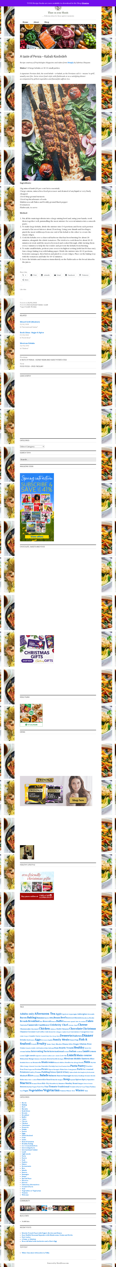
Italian (72, 1051)
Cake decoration (80, 1021)
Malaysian (24, 1059)
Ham (56, 1048)
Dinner (87, 1035)
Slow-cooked (32, 1079)
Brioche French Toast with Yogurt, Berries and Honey (42, 1233)
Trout (83, 1087)
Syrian (29, 1087)
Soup (66, 1079)
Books (91, 1018)
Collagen (58, 1032)
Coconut (31, 1032)
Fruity (41, 1043)
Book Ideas (26, 1111)
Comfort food (66, 1032)
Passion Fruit (66, 1066)
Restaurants (26, 1166)
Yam (86, 1091)
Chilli (58, 1029)
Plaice (66, 1069)
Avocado (90, 1014)
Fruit (24, 1138)
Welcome (25, 1195)
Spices (78, 1079)
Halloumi (51, 1048)
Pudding (45, 1072)
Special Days (26, 1178)
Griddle (33, 1048)
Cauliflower (44, 1025)
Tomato (53, 1086)
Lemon (92, 1051)
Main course (84, 1055)
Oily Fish (93, 1062)
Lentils (22, 1055)
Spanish (72, 1079)
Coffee (42, 1032)
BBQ (51, 1018)
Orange (26, 1066)
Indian (28, 1051)
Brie (41, 1021)
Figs (77, 1040)
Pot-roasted (87, 1069)
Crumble (32, 1036)
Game (49, 1044)
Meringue (61, 1059)
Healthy (79, 1047)
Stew (39, 1083)
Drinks (23, 1040)
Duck (28, 1040)
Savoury (75, 1076)
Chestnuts (35, 1029)
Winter (79, 1090)
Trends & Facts (75, 1087)
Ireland (66, 1051)
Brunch (53, 1021)
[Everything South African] (33, 1208)
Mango (31, 1059)
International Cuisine (35, 305)
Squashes (90, 1079)
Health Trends (66, 1047)
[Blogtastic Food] (55, 1208)
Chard (76, 1025)
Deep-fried (56, 1036)
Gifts (70, 1044)
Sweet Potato (88, 1083)
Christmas (89, 1028)
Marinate (37, 1059)
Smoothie (41, 1079)
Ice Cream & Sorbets (29, 1146)
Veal (21, 1091)
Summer (62, 1083)
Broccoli (47, 1021)
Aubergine (82, 1014)
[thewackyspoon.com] (50, 1208)
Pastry (82, 1065)
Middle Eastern (82, 1058)
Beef (63, 1017)
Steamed (34, 1083)
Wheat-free (70, 1091)
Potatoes (24, 1072)
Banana (40, 1017)
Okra (22, 1066)
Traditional (63, 1086)
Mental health (52, 1059)
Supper (81, 1083)
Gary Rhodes (56, 1044)
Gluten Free (86, 1044)
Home (25, 22)
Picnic (44, 1069)
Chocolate (75, 1028)
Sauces (60, 1076)
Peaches (89, 1066)
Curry (37, 1036)
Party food (58, 1066)
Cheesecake (25, 1029)
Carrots (23, 1025)
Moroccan (29, 1062)
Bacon (23, 1017)
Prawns (38, 1072)
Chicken (44, 1028)
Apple (58, 1013)
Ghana (65, 1044)
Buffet (60, 1021)
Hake (46, 1048)
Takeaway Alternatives (30, 1185)
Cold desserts (50, 1032)
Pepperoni (31, 1069)
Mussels (56, 1062)
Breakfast (34, 1021)
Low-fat (63, 1056)
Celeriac (71, 1025)
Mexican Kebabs (27, 343)
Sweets (23, 1086)
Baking (31, 1017)
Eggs (38, 1039)
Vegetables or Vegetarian (31, 1191)
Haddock (42, 1048)
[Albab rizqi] (22, 1208)
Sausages (67, 1076)
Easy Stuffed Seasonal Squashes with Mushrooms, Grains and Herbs (47, 1235)
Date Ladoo (26, 1237)
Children (53, 1029)
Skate (26, 1079)
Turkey (93, 1087)
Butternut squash (69, 1021)
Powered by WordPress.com (58, 1263)
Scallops (81, 1076)
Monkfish (23, 1062)
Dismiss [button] (85, 3)
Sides (22, 1080)
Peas (26, 1069)
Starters (25, 1083)
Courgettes (84, 1032)
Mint (92, 1059)
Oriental (31, 1066)
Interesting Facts (40, 1051)
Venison (63, 1091)
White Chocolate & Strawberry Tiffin (35, 1253)
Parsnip (52, 1066)
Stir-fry (45, 1083)
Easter (33, 1040)
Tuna (87, 1087)
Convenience (75, 1032)
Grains (22, 1048)
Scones (87, 1076)
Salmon (52, 1075)
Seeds (93, 1076)
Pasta (73, 1065)
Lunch (71, 1055)
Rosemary (36, 1076)
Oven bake (37, 1066)
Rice (30, 1075)
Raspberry (84, 1072)
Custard (43, 1036)
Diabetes (77, 1035)
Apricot (65, 1014)
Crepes (26, 1036)
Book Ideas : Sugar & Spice (32, 332)
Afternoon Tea (44, 1013)
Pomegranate (72, 1069)
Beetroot (70, 1018)
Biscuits (78, 1018)
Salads (44, 1075)
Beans (57, 1017)
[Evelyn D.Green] (60, 1208)
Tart (39, 1087)
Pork (79, 1069)
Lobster (44, 1055)
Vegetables (36, 1090)
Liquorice (39, 1055)
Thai (46, 1086)
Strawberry (53, 1083)
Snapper (60, 1079)
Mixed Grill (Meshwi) (30, 322)
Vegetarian (51, 1090)
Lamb (46, 305)
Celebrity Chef (59, 1024)
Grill (37, 1048)
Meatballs (43, 1059)
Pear (22, 1069)
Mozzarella (37, 1062)
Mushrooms (47, 1062)
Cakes (89, 1021)
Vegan (25, 1091)
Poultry (32, 1072)
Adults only (27, 1013)
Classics (23, 1032)
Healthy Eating (27, 1144)
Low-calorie (56, 1055)
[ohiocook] (71, 1208)
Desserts (66, 1035)
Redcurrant (90, 1072)
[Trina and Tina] (28, 1208)
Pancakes (44, 1066)
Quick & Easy (62, 1072)
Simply (71, 62)
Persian (33, 307)
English (50, 1040)
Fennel (72, 1040)
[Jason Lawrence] (66, 1208)
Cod (37, 1032)
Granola (28, 1048)
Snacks (54, 1079)
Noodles (68, 1062)
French (33, 1044)
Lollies (49, 1055)
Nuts (87, 1062)
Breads (24, 1021)
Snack (49, 1079)
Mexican (68, 1058)
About (36, 22)
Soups (24, 1176)
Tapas (34, 1087)
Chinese (65, 1029)
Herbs (86, 1048)
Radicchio (77, 1072)
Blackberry (85, 1018)
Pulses (53, 1072)
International (57, 1051)
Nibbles (62, 1062)
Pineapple (56, 1069)
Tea (42, 1087)
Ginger (76, 1044)
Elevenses (44, 1040)
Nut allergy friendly (77, 1062)
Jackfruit (79, 1051)
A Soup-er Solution (29, 1239)
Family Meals (61, 1039)
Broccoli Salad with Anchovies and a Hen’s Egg (39, 1241)
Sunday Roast (71, 1083)
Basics (46, 1018)
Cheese (82, 1024)
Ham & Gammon (28, 1142)
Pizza (62, 1069)
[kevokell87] (44, 1208)
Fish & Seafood (27, 1136)
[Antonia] (39, 1208)
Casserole (32, 1024)
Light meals (30, 1055)
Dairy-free (49, 1036)
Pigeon (51, 1069)
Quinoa (71, 1072)
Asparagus (73, 1014)
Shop (46, 22)
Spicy (84, 1079)
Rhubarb (24, 1076)
